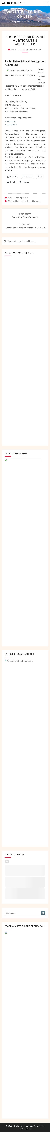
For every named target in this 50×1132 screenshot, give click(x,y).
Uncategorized (21, 197)
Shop (10, 197)
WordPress (38, 1126)
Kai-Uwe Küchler (34, 49)
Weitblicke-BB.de (13, 3)
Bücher (11, 201)
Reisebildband (33, 201)
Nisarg (29, 1129)
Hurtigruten (20, 201)
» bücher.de (10, 121)
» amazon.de (11, 124)
